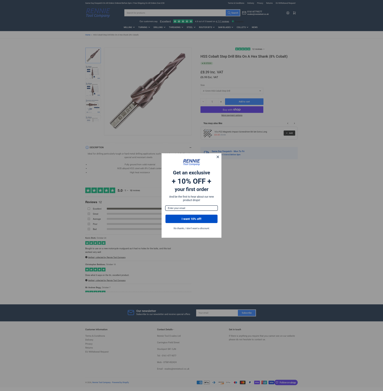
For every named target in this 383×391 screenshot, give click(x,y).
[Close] (217, 156)
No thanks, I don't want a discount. (192, 228)
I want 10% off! (191, 219)
